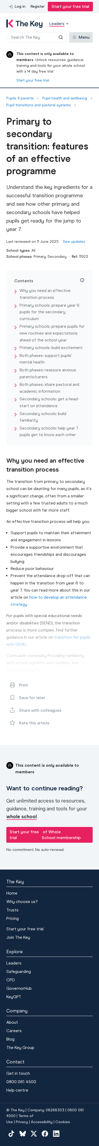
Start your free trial (70, 6)
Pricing (12, 918)
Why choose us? (22, 901)
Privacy (22, 1122)
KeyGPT (13, 996)
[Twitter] (34, 1133)
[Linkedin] (56, 1133)
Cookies (62, 1122)
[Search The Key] (60, 37)
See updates (74, 241)
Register (38, 6)
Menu (84, 37)
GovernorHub (19, 988)
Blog (10, 1039)
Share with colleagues (40, 710)
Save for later (32, 697)
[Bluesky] (22, 1133)
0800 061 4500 (21, 1081)
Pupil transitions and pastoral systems (38, 105)
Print (23, 685)
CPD (10, 979)
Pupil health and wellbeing (64, 98)
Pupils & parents (20, 98)
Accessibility (42, 1122)
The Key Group (20, 1047)
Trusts (12, 909)
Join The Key (18, 937)
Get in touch (18, 1073)
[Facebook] (45, 1133)
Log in (20, 6)
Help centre (17, 1090)
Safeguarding (18, 971)
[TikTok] (11, 1133)
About (12, 1022)
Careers (14, 1030)
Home (11, 893)
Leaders (13, 963)
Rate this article (34, 722)
